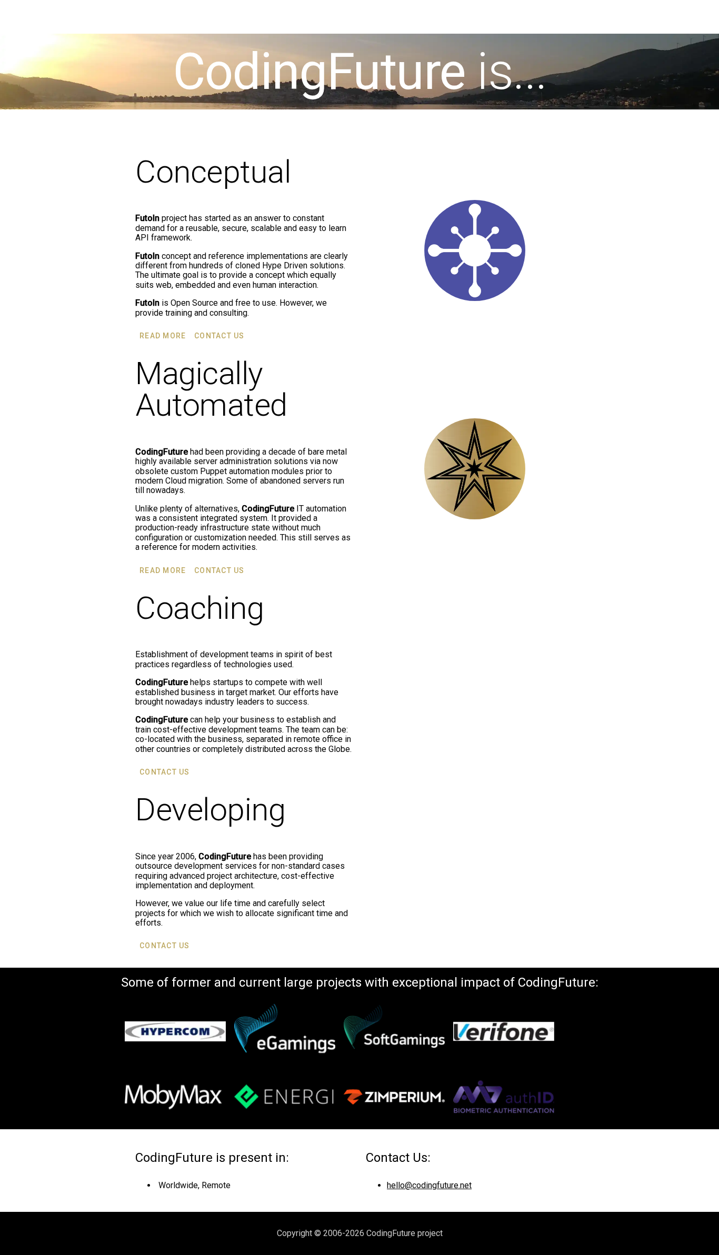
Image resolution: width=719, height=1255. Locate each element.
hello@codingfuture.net (429, 1185)
